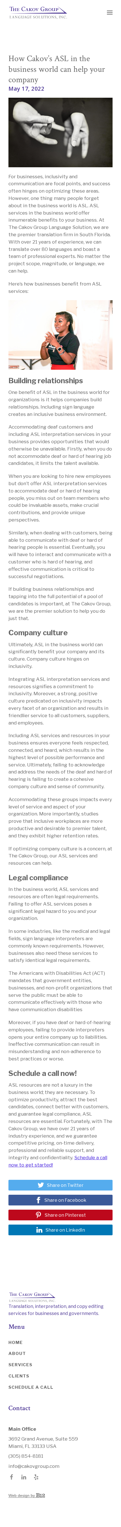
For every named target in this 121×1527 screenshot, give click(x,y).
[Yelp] (36, 1477)
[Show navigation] (108, 12)
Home (15, 1342)
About (17, 1353)
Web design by (22, 1495)
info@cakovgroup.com (33, 1466)
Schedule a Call (30, 1387)
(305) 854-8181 (25, 1456)
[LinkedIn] (23, 1477)
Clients (18, 1376)
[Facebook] (11, 1477)
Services (20, 1364)
